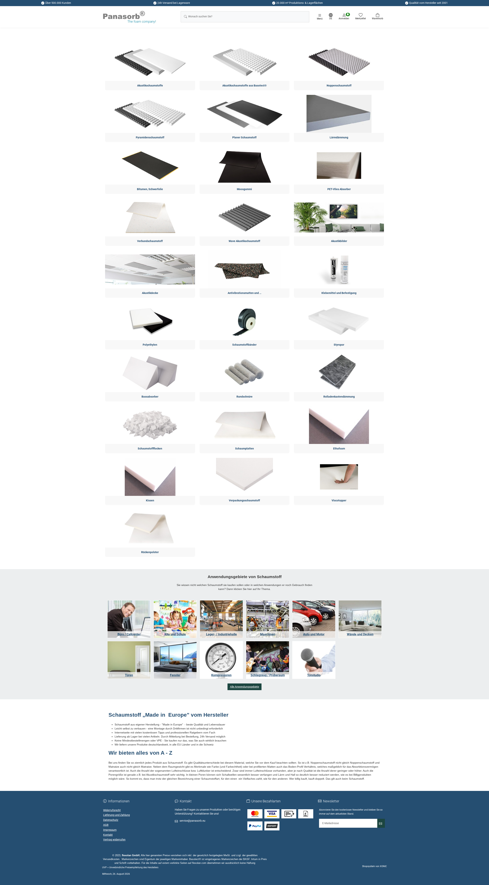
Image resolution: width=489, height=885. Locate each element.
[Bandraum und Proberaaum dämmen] (267, 660)
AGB (105, 824)
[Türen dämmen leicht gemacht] (129, 660)
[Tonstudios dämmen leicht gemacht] (313, 660)
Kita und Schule (175, 634)
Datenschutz (110, 819)
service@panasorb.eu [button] (192, 820)
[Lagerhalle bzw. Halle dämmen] (221, 619)
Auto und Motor (314, 634)
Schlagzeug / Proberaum (268, 675)
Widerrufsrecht (112, 810)
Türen (129, 675)
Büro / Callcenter (129, 634)
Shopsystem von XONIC (374, 866)
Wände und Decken (360, 634)
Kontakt (108, 834)
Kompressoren (221, 675)
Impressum (110, 829)
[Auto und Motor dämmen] (313, 619)
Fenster (175, 675)
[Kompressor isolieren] (221, 660)
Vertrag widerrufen (114, 839)
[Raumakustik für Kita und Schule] (175, 619)
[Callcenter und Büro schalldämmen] (129, 619)
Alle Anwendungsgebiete (244, 686)
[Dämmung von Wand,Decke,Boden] (360, 619)
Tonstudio (314, 675)
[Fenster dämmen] (175, 660)
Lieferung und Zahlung (116, 814)
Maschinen (267, 634)
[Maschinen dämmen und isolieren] (267, 619)
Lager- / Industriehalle (221, 634)
